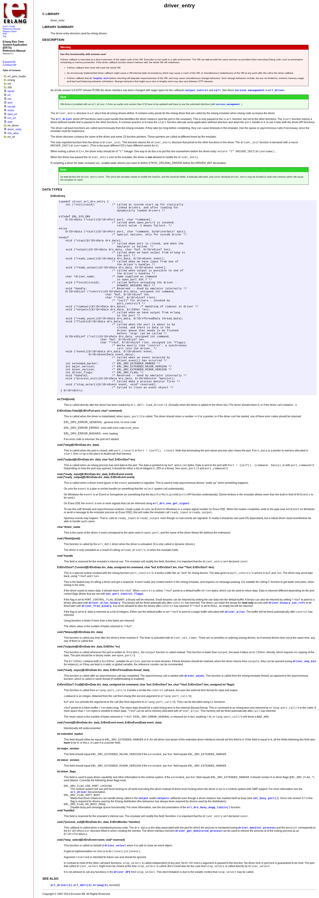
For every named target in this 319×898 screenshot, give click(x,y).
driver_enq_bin (304, 661)
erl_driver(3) (61, 885)
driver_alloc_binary (104, 602)
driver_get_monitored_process (198, 831)
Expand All (9, 61)
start (9, 121)
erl (8, 95)
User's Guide (9, 26)
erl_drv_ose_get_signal (171, 503)
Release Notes (10, 31)
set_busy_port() (265, 798)
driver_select (115, 845)
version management (250, 90)
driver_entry (14, 129)
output (190, 90)
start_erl (12, 114)
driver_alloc (235, 611)
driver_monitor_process (256, 827)
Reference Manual (11, 29)
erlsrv (10, 110)
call (217, 90)
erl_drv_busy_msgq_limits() (208, 807)
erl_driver (276, 90)
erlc (9, 98)
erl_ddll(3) (82, 885)
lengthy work (101, 78)
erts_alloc (13, 133)
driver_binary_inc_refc (287, 602)
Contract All (9, 64)
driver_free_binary (97, 606)
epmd (10, 91)
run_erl (11, 118)
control (202, 90)
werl (9, 102)
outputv (163, 798)
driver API (122, 872)
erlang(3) (100, 885)
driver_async (194, 675)
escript (11, 106)
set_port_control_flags (124, 594)
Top (4, 36)
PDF (5, 34)
